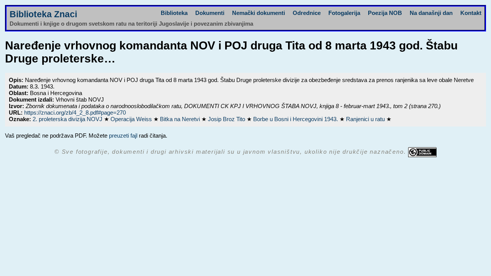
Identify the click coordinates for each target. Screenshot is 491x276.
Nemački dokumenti (258, 13)
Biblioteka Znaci (43, 14)
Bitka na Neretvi (180, 119)
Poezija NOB (385, 13)
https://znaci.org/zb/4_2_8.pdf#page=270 (75, 112)
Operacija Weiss (131, 119)
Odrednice (307, 13)
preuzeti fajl (123, 135)
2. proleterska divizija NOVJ (68, 119)
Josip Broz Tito (227, 119)
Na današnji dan (431, 13)
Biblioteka (174, 13)
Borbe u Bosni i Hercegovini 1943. (296, 119)
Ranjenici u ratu (366, 119)
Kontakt (470, 13)
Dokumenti (209, 13)
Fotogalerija (344, 13)
